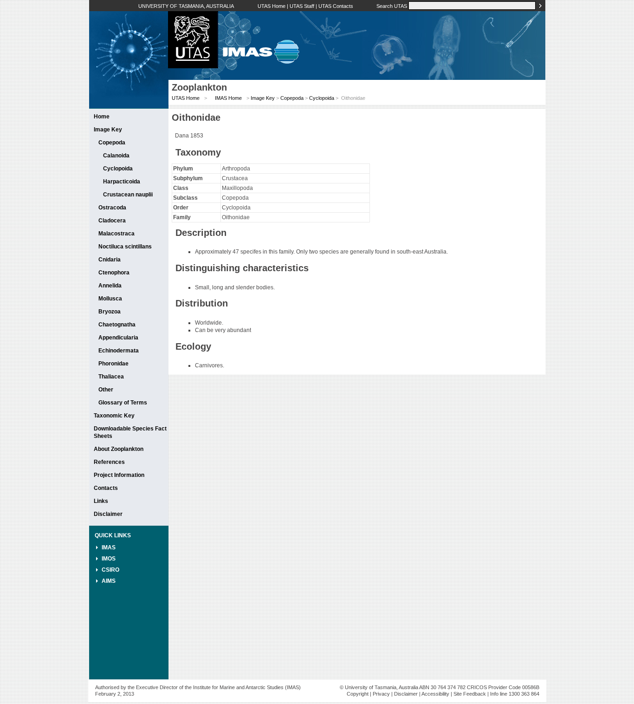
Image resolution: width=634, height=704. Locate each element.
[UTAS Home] (193, 66)
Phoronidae (113, 363)
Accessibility (435, 694)
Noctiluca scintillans (125, 246)
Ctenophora (113, 272)
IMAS (109, 547)
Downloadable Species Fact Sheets (130, 432)
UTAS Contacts (335, 6)
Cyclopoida (118, 168)
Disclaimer (108, 514)
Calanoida (116, 155)
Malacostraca (116, 233)
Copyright (358, 694)
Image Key (108, 129)
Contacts (106, 488)
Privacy (381, 694)
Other (105, 389)
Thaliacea (111, 376)
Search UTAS (391, 6)
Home (102, 116)
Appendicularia (118, 337)
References (109, 462)
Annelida (110, 285)
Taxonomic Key (114, 415)
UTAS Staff (302, 6)
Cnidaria (109, 259)
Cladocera (112, 220)
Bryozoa (109, 311)
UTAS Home (271, 6)
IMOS (109, 558)
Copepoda (111, 142)
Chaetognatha (117, 324)
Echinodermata (118, 350)
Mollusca (110, 298)
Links (101, 501)
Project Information (119, 475)
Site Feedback (469, 694)
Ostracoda (112, 207)
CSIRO (110, 570)
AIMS (109, 581)
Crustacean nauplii (128, 194)
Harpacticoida (121, 181)
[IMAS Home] (258, 66)
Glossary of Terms (122, 402)
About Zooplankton (118, 449)
